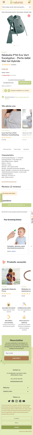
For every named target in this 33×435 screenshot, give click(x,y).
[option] (11, 125)
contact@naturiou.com (16, 381)
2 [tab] (15, 45)
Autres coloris (5, 72)
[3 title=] (3, 137)
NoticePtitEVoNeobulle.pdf (9, 182)
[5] (9, 64)
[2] (4, 64)
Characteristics (7, 149)
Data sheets (17, 149)
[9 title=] (9, 137)
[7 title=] (7, 137)
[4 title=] (27, 293)
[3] (6, 64)
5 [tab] (18, 45)
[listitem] (16, 238)
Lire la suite (6, 86)
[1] (2, 64)
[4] (7, 64)
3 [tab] (16, 45)
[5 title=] (5, 137)
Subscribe (15, 358)
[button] (3, 239)
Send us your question (16, 205)
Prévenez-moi (24, 83)
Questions (26, 149)
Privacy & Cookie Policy (25, 431)
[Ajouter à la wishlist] (29, 15)
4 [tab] (17, 45)
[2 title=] (24, 293)
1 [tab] (14, 45)
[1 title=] (1, 137)
